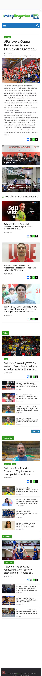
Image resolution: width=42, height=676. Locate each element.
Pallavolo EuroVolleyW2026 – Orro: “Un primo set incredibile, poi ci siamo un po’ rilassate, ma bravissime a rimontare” (27, 385)
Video (6, 359)
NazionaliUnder (9, 562)
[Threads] (36, 139)
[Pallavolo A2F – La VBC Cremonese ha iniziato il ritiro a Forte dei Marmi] (8, 514)
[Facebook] (28, 139)
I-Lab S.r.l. (20, 673)
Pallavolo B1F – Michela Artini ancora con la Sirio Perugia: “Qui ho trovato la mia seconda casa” (27, 501)
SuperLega (7, 37)
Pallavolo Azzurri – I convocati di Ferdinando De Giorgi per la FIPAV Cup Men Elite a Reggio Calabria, (26, 588)
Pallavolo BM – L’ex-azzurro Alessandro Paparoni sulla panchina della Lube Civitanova (20, 267)
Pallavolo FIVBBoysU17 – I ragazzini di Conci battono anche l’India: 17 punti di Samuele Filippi (18, 569)
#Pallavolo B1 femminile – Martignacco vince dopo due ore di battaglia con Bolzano (20, 187)
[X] (31, 139)
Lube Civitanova (31, 56)
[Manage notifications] (3, 672)
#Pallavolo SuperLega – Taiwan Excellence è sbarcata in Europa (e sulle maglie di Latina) (20, 160)
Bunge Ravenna (10, 56)
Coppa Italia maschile (20, 56)
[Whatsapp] (33, 139)
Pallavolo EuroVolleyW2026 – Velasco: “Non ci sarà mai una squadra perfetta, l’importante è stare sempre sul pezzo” (21, 366)
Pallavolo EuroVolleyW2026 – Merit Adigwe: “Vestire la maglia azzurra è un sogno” (26, 600)
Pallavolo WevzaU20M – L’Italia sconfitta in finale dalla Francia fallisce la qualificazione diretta (26, 611)
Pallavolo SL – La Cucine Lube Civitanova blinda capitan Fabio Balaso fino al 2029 (18, 226)
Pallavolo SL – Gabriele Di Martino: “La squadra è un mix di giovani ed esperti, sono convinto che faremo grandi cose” (27, 420)
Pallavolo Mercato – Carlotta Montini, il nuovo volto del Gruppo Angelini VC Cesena (25, 525)
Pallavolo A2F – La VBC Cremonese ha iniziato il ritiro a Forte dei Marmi (26, 513)
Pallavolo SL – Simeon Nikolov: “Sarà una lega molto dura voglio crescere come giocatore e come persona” (20, 309)
